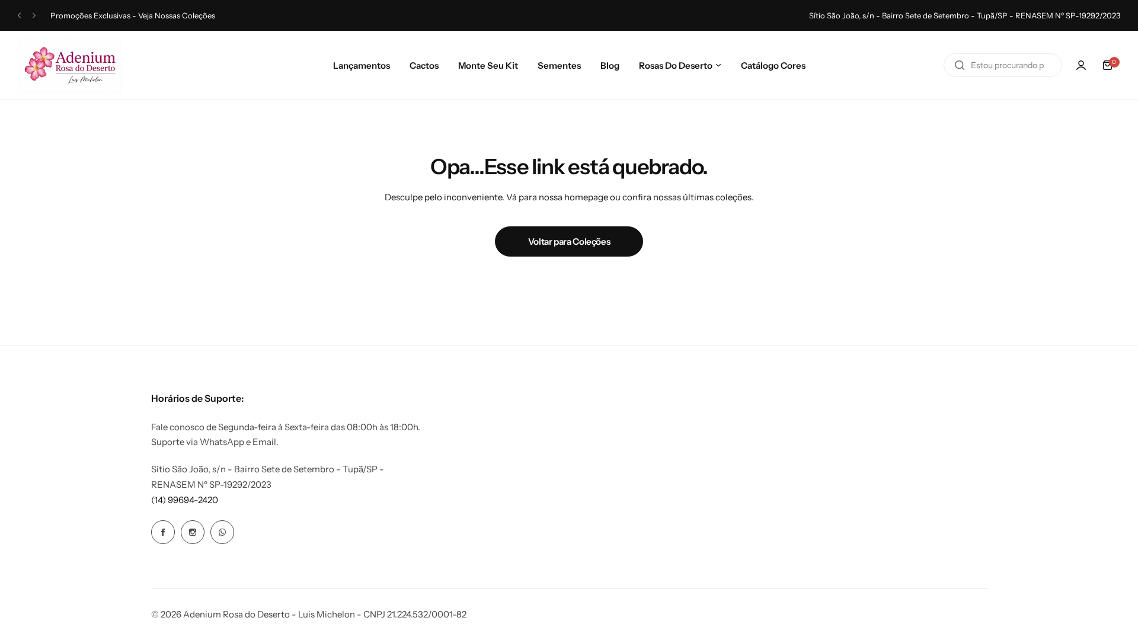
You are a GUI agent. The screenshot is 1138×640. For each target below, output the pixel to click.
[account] (1081, 65)
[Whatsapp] (222, 532)
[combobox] (1003, 65)
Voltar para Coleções (569, 241)
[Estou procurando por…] (960, 65)
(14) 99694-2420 (184, 499)
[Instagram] (192, 532)
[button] (19, 15)
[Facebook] (163, 532)
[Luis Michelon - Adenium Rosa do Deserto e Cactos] (70, 65)
